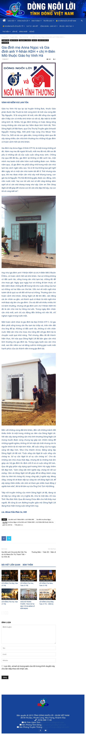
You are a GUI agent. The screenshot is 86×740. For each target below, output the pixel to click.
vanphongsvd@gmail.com (54, 724)
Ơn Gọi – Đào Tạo (65, 26)
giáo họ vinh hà (7, 525)
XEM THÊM (28, 565)
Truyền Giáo (47, 21)
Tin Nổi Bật (5, 42)
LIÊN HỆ (14, 31)
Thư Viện (6, 31)
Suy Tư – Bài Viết (32, 26)
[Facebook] (4, 538)
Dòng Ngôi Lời (22, 21)
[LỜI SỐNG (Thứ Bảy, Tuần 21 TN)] (10, 575)
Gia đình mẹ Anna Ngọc (44, 519)
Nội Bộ (31, 31)
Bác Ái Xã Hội (24, 37)
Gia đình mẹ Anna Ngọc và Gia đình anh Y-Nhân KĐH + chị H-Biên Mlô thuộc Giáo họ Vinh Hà (28, 522)
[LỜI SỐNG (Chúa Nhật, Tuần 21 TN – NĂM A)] (47, 594)
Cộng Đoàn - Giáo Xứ (24, 40)
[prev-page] (3, 613)
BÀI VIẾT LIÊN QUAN (11, 565)
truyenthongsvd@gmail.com (56, 727)
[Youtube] (45, 730)
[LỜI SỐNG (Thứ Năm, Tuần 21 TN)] (47, 575)
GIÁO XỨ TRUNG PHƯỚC (28, 599)
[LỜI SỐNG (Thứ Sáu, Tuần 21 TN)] (28, 575)
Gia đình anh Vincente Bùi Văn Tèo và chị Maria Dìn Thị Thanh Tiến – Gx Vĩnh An (14, 554)
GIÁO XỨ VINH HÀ (43, 40)
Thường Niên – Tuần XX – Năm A (43, 552)
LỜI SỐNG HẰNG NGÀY (8, 580)
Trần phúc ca (19, 525)
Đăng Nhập (23, 31)
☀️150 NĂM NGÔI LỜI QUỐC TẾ (13, 26)
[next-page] (6, 613)
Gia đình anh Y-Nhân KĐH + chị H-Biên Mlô (21, 519)
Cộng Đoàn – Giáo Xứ (48, 26)
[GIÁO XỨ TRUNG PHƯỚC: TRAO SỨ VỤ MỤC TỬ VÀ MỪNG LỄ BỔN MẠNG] (28, 594)
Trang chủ (5, 37)
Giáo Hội (11, 21)
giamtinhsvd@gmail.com (53, 722)
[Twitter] (9, 538)
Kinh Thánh (36, 21)
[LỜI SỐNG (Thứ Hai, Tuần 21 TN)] (10, 594)
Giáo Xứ (34, 40)
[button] (81, 20)
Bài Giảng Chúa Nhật (46, 599)
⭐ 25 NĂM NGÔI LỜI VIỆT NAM (66, 21)
